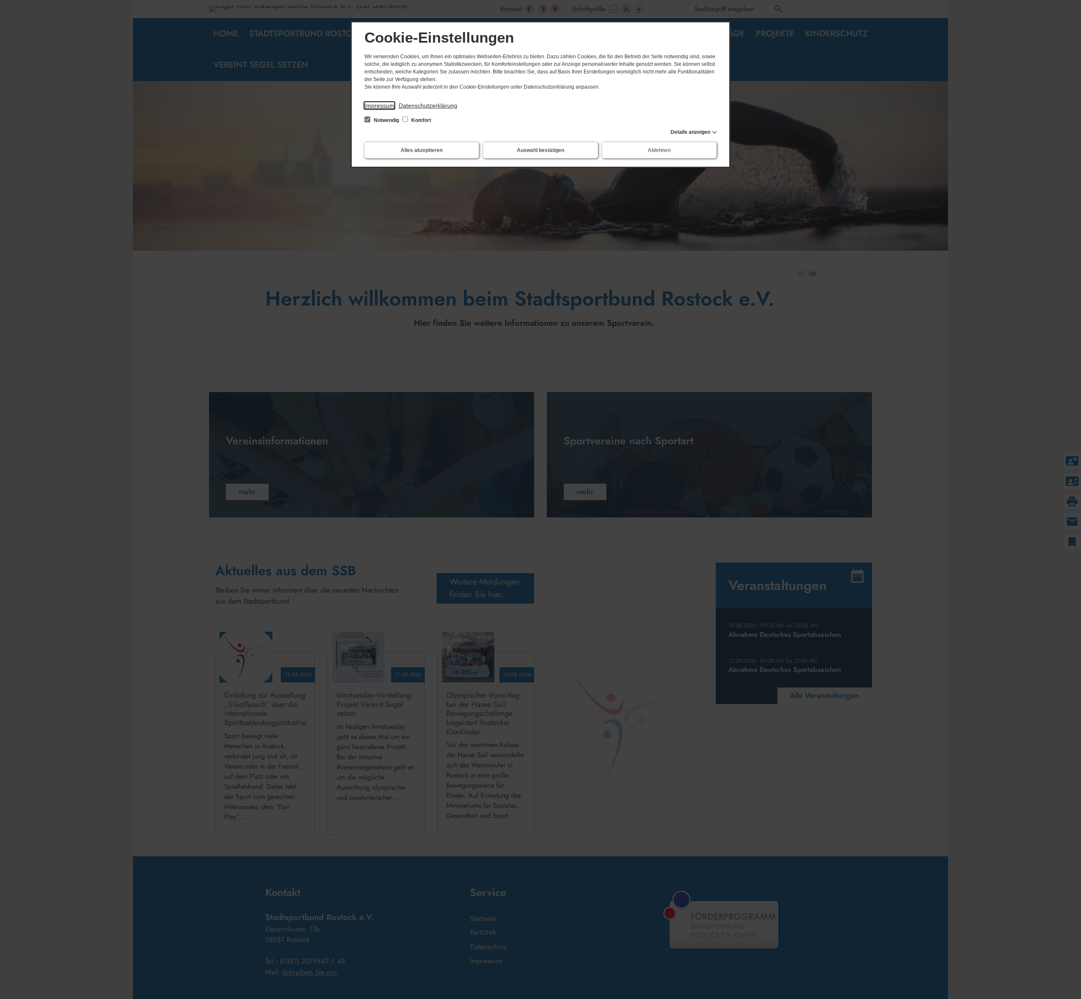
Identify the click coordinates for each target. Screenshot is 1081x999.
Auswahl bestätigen (540, 150)
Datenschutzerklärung (428, 105)
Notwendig (386, 120)
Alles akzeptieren (422, 150)
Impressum (379, 105)
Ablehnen (659, 150)
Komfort (420, 120)
